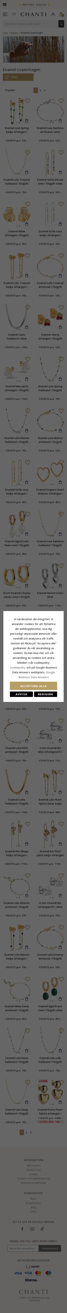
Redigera (45, 694)
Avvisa (21, 694)
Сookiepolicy (18, 667)
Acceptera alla (33, 686)
